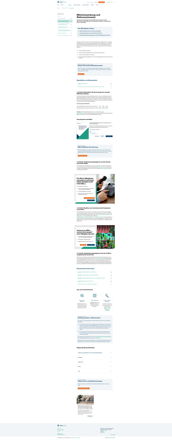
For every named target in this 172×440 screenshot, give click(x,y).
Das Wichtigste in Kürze (62, 18)
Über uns (92, 4)
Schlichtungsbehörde (98, 258)
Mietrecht (70, 4)
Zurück (59, 16)
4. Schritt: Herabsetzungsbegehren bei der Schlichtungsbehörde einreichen (64, 30)
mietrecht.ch (97, 337)
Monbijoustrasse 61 (103, 430)
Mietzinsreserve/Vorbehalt (84, 217)
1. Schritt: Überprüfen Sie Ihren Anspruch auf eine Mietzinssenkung (63, 21)
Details (102, 136)
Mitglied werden (83, 244)
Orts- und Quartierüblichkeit (97, 217)
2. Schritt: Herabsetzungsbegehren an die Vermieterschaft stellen (64, 24)
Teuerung (94, 111)
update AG (110, 437)
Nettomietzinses (101, 167)
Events (97, 4)
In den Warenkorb (109, 136)
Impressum (73, 437)
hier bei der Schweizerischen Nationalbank (102, 336)
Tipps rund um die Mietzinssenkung (63, 35)
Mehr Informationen (91, 200)
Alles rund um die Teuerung (82, 155)
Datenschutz (78, 437)
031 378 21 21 (102, 432)
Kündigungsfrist (105, 168)
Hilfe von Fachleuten (77, 4)
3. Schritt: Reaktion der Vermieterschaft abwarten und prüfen (63, 27)
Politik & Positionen (86, 4)
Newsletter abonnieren (61, 434)
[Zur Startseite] (64, 2)
